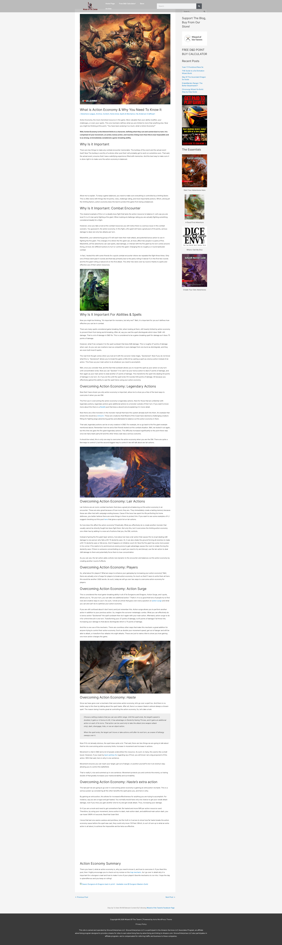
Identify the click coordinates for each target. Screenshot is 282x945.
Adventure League (88, 114)
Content (106, 114)
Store (142, 4)
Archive (108, 9)
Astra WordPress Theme (162, 919)
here (106, 519)
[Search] (199, 6)
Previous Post (81, 897)
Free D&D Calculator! (127, 4)
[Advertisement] (125, 178)
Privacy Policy (141, 924)
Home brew (114, 114)
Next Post (170, 897)
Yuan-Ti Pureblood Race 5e (192, 67)
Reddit (103, 407)
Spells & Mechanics (127, 114)
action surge (157, 601)
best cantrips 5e (110, 755)
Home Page (110, 4)
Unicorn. (101, 416)
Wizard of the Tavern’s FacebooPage (160, 908)
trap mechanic (135, 872)
